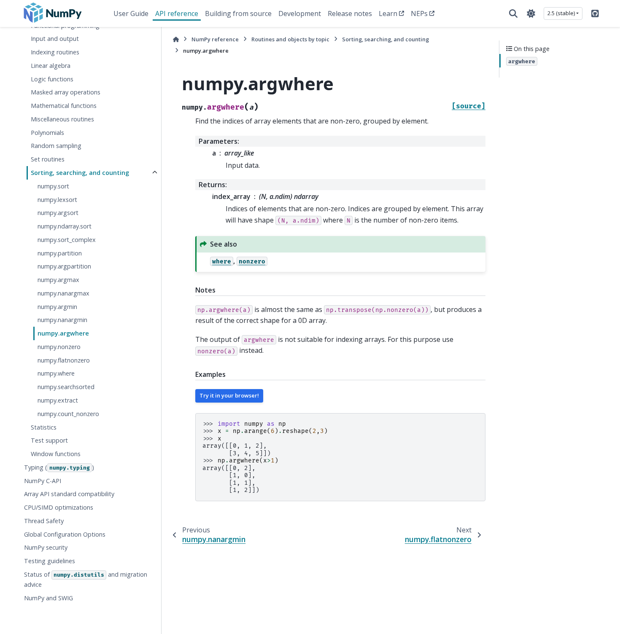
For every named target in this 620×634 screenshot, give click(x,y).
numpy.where (56, 373)
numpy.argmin (57, 306)
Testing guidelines (49, 561)
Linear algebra (50, 65)
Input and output (55, 39)
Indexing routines (55, 52)
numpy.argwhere (63, 333)
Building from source (238, 13)
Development (299, 13)
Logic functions (52, 79)
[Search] (513, 13)
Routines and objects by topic (290, 39)
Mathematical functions (64, 106)
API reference (176, 13)
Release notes (350, 13)
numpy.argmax (58, 280)
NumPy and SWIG (48, 598)
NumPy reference (215, 39)
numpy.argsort (58, 213)
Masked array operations (65, 92)
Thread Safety (44, 520)
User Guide (130, 13)
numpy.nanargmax (63, 293)
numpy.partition (60, 253)
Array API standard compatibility (69, 494)
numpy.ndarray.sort (65, 226)
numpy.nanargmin (62, 320)
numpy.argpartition (64, 266)
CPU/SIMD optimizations (58, 507)
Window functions (56, 454)
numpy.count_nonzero (68, 413)
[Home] (176, 39)
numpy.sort (53, 186)
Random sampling (56, 146)
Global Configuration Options (64, 534)
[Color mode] (531, 13)
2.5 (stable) (561, 13)
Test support (49, 440)
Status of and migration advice (85, 579)
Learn (388, 13)
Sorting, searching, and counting (80, 173)
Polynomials (47, 132)
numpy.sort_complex (67, 239)
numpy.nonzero (59, 347)
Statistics (44, 427)
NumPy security (45, 547)
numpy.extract (58, 400)
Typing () (59, 467)
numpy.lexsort (57, 199)
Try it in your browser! (229, 395)
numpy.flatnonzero (64, 360)
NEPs (419, 13)
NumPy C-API (42, 480)
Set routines (48, 159)
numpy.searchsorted (66, 387)
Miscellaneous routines (62, 119)
